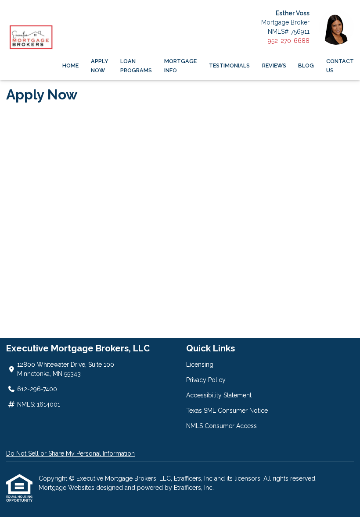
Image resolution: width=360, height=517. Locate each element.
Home (70, 65)
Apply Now (99, 66)
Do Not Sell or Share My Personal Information (70, 453)
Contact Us (340, 66)
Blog (306, 65)
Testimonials (229, 65)
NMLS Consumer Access (221, 425)
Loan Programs (136, 66)
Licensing (199, 364)
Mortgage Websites (67, 487)
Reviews (274, 65)
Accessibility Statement (219, 395)
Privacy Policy (206, 379)
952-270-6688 (289, 40)
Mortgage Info (180, 66)
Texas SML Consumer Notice (227, 410)
